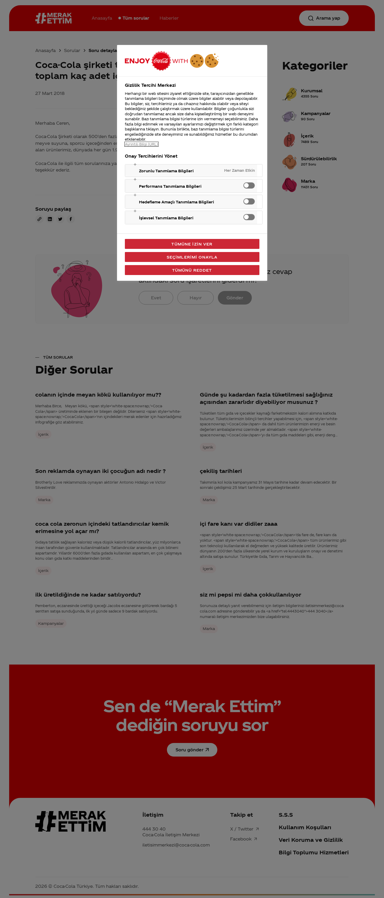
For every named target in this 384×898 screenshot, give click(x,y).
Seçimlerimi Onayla (192, 257)
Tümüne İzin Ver (191, 244)
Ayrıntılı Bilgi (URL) (141, 144)
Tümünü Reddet (192, 270)
